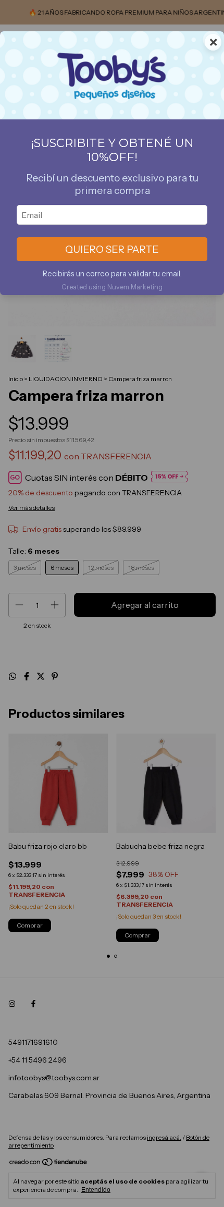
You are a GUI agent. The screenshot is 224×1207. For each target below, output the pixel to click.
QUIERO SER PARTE (112, 249)
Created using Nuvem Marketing (112, 287)
